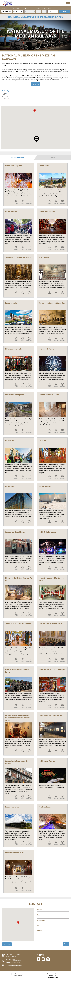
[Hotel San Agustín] (7, 3)
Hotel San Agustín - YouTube (43, 959)
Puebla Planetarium (12, 807)
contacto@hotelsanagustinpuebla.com (15, 965)
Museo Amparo (10, 486)
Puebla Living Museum (47, 761)
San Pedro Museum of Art (14, 853)
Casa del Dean (44, 257)
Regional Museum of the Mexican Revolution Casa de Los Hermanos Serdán (17, 717)
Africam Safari (44, 166)
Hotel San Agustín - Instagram (48, 959)
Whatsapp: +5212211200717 (13, 962)
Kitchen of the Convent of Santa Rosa (52, 303)
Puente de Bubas (45, 807)
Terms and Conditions (52, 974)
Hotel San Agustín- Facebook (38, 959)
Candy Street (10, 440)
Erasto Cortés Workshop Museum (51, 715)
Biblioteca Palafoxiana (47, 211)
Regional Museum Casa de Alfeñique (52, 669)
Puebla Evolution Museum (48, 532)
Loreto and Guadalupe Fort (14, 395)
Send (65, 944)
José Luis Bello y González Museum (18, 624)
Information (29, 203)
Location (16, 203)
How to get (35, 84)
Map (53, 157)
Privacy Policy (52, 975)
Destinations (17, 157)
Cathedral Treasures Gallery (49, 395)
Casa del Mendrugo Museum (15, 532)
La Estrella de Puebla (46, 349)
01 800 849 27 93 (17, 961)
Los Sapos (42, 440)
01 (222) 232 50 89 (10, 959)
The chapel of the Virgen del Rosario (18, 257)
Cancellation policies (53, 977)
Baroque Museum (45, 486)
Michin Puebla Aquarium (14, 166)
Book (64, 11)
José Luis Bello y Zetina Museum (50, 624)
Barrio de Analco (11, 211)
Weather (22, 203)
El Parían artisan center (13, 349)
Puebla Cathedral (11, 303)
